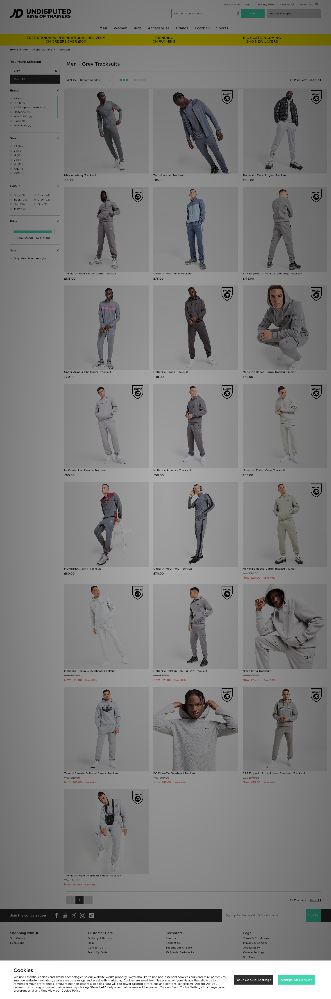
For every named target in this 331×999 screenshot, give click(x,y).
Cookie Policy (70, 990)
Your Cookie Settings (253, 980)
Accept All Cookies (296, 980)
